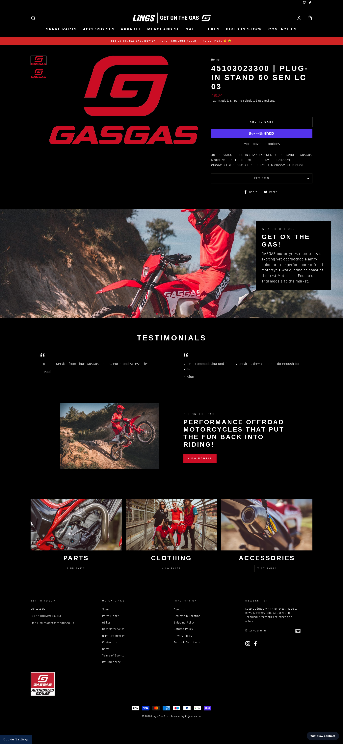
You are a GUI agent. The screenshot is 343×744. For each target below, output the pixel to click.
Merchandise (163, 29)
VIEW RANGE (266, 568)
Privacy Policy (183, 636)
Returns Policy (183, 629)
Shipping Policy (184, 622)
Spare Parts (61, 29)
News (105, 649)
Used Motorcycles (113, 636)
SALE (192, 29)
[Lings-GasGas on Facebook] (255, 643)
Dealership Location (187, 616)
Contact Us (282, 29)
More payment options (262, 144)
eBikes (211, 29)
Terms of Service (113, 655)
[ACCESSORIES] (266, 524)
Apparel (131, 29)
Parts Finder (110, 616)
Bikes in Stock (244, 29)
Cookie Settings (16, 739)
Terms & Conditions (187, 642)
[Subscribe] (298, 630)
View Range (171, 568)
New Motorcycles (113, 629)
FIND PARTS (76, 568)
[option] (171, 41)
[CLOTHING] (171, 524)
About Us (180, 609)
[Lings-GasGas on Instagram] (247, 643)
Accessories (99, 29)
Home (215, 60)
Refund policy (111, 662)
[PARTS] (76, 524)
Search (107, 609)
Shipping (236, 101)
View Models (200, 458)
